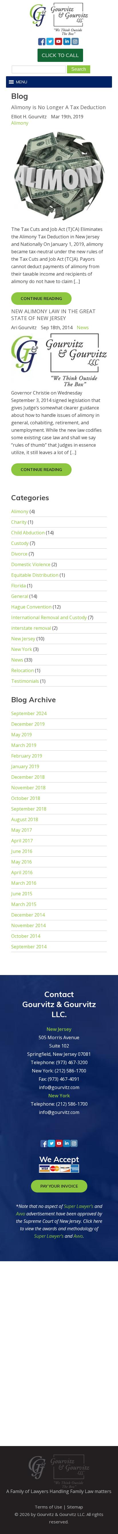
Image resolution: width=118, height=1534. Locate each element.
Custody (20, 543)
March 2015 (23, 904)
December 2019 (28, 724)
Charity (19, 522)
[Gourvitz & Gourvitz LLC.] (59, 33)
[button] (21, 82)
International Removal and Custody (49, 617)
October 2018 (25, 798)
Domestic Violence (30, 564)
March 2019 (23, 745)
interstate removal (31, 628)
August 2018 (24, 819)
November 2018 (28, 787)
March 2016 (23, 883)
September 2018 (28, 809)
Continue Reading (41, 298)
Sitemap (75, 1507)
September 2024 (28, 713)
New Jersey (23, 638)
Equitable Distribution (34, 575)
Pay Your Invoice (59, 1186)
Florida (18, 585)
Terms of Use (48, 1507)
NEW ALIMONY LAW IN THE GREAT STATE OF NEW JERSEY (53, 314)
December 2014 (28, 915)
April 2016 (22, 872)
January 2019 (25, 766)
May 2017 (21, 830)
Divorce (19, 554)
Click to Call (60, 55)
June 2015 (21, 893)
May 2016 (21, 862)
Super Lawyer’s (79, 1206)
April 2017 (22, 840)
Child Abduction (28, 532)
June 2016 (21, 851)
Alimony (19, 123)
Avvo (20, 1214)
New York (21, 649)
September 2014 (28, 946)
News (83, 327)
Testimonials (25, 681)
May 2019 (21, 734)
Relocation (22, 670)
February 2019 (26, 756)
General (19, 596)
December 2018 (28, 777)
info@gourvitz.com (59, 1087)
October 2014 (25, 936)
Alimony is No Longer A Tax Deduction (58, 107)
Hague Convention (31, 607)
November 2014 (28, 925)
